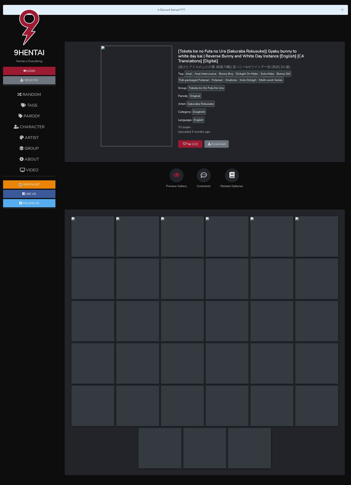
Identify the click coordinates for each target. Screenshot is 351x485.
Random (31, 94)
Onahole (231, 80)
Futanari (217, 80)
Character (31, 127)
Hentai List (31, 184)
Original (195, 96)
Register (31, 80)
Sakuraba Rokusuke (201, 104)
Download (218, 144)
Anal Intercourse (205, 74)
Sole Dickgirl (248, 80)
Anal (189, 74)
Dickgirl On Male (247, 74)
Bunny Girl (283, 74)
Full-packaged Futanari (194, 80)
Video (31, 170)
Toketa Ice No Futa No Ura (206, 88)
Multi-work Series (271, 80)
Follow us (30, 203)
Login (30, 71)
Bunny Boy (226, 74)
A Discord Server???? (171, 10)
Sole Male (267, 74)
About (31, 159)
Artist (31, 137)
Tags (31, 105)
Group (31, 148)
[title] (73, 219)
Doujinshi (199, 112)
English (198, 120)
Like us (30, 194)
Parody (31, 116)
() (192, 144)
